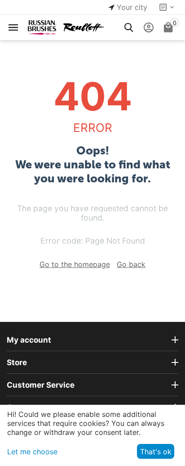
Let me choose (32, 451)
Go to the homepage (75, 264)
